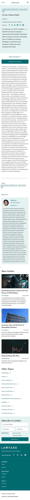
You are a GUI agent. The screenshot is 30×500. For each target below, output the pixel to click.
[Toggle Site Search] (27, 2)
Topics (3, 464)
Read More (13, 205)
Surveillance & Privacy (7, 409)
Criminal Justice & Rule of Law (9, 384)
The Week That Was (17, 435)
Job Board (4, 473)
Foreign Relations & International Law (11, 398)
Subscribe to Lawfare (15, 61)
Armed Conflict (6, 373)
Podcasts (4, 467)
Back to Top (4, 194)
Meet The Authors (14, 57)
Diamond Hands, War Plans (10, 356)
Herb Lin (4, 19)
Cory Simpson (5, 330)
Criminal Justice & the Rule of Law (10, 9)
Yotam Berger (5, 295)
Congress (4, 376)
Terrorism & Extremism (8, 413)
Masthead (4, 486)
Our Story (4, 483)
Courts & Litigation (7, 380)
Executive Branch (6, 395)
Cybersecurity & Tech (7, 387)
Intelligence (5, 402)
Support (3, 477)
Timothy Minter (6, 358)
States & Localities (7, 406)
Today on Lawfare (17, 433)
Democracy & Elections (8, 391)
